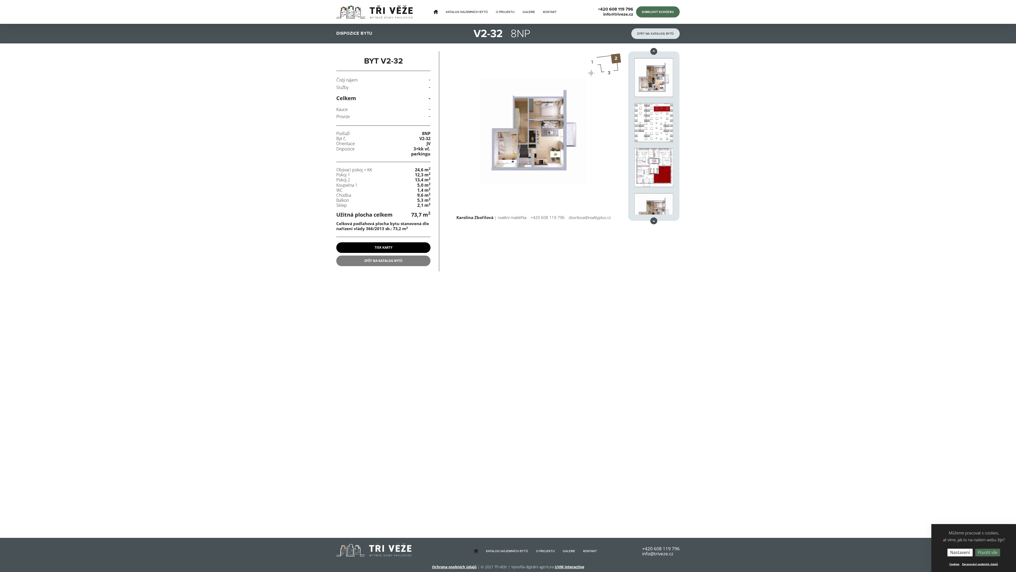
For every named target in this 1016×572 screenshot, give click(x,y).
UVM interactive (569, 566)
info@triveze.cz (657, 554)
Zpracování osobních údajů (980, 564)
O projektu (505, 12)
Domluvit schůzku (658, 12)
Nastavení (960, 552)
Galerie (529, 12)
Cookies (954, 564)
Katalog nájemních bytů (467, 12)
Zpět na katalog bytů (655, 33)
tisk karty (383, 247)
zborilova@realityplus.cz (590, 217)
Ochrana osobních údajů (454, 566)
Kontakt (550, 12)
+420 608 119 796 (547, 217)
